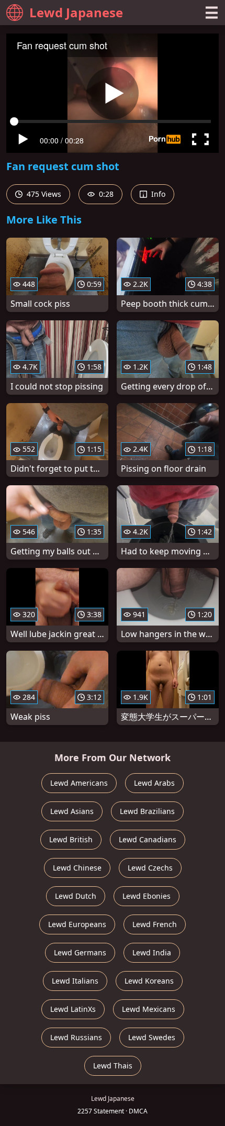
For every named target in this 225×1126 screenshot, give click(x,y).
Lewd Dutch (75, 896)
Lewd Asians (72, 811)
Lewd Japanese (76, 12)
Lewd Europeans (77, 924)
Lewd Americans (79, 783)
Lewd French (154, 924)
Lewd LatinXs (73, 1009)
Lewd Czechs (150, 868)
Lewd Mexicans (148, 1009)
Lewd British (71, 839)
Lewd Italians (75, 981)
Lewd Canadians (147, 839)
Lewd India (151, 952)
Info (157, 194)
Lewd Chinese (77, 868)
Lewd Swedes (151, 1037)
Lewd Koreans (149, 981)
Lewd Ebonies (146, 896)
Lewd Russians (76, 1037)
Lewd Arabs (154, 783)
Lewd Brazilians (147, 811)
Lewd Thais (112, 1066)
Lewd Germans (80, 952)
